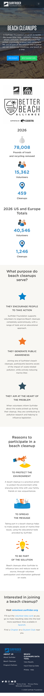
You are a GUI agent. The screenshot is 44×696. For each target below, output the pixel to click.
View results (12, 58)
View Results (28, 662)
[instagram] (9, 682)
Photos (26, 669)
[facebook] (6, 682)
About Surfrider (9, 657)
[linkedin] (15, 682)
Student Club (29, 630)
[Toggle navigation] (38, 3)
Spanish (21, 625)
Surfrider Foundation (13, 650)
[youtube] (12, 682)
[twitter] (3, 682)
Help (32, 669)
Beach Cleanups (10, 661)
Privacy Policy (33, 684)
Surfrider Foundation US (12, 4)
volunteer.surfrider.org (25, 610)
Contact (11, 684)
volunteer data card (24, 616)
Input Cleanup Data (29, 58)
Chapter (14, 630)
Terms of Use (21, 684)
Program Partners (10, 665)
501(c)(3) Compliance (23, 686)
